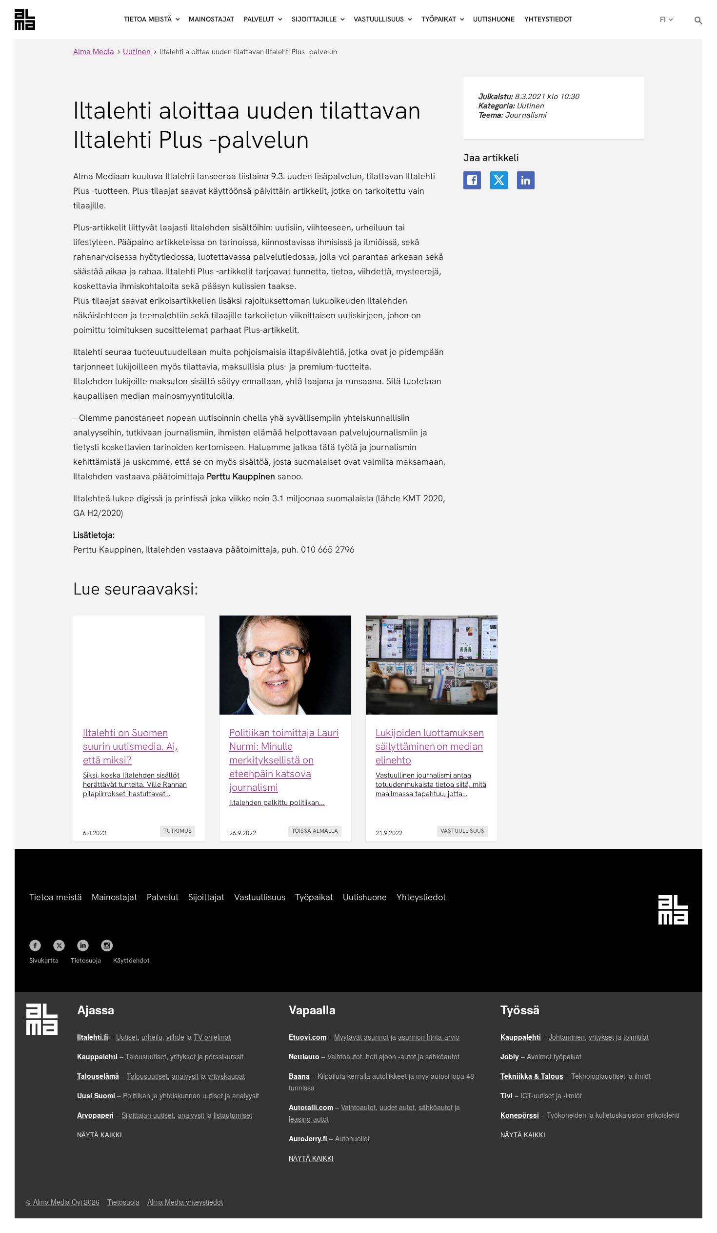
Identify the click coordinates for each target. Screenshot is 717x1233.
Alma (25, 19)
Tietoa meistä (55, 897)
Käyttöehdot (131, 960)
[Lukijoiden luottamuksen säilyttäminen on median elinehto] (432, 729)
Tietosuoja (86, 960)
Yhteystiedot (548, 19)
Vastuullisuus (259, 897)
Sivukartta (44, 960)
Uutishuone (494, 19)
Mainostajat (211, 19)
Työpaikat (314, 897)
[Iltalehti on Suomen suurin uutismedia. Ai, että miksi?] (139, 729)
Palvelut (163, 897)
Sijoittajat (206, 897)
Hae (699, 21)
